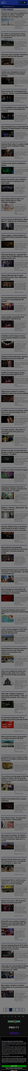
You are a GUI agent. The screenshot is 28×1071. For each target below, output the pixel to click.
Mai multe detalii (7, 1045)
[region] (14, 1054)
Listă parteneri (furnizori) (5, 1063)
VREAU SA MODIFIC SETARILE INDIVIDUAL (14, 1068)
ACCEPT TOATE (14, 1066)
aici (7, 1051)
